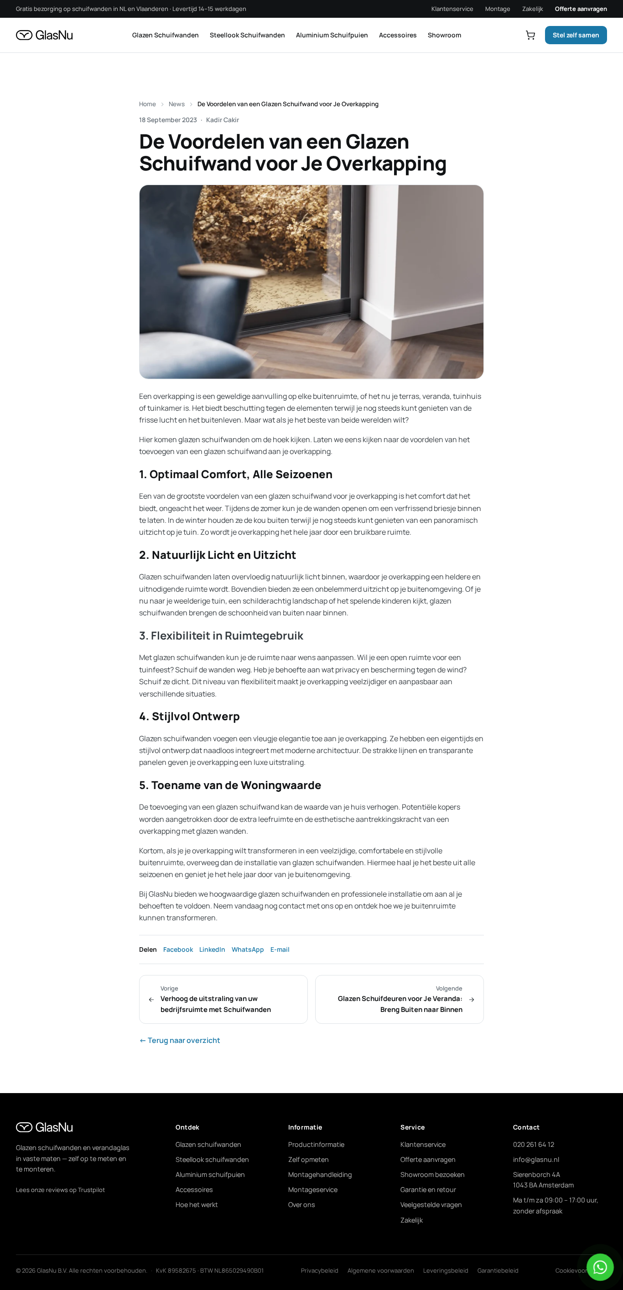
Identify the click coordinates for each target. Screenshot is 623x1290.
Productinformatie (316, 1144)
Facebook (178, 949)
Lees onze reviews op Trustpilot (60, 1190)
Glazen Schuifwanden (165, 35)
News (177, 104)
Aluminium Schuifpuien (332, 35)
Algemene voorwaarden (381, 1270)
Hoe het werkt (197, 1204)
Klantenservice (452, 9)
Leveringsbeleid (445, 1270)
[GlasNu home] (44, 35)
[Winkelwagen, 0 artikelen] (530, 35)
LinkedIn (212, 949)
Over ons (301, 1204)
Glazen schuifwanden (208, 1144)
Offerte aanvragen (581, 9)
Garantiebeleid (498, 1270)
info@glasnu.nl (536, 1159)
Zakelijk (532, 9)
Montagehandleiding (320, 1174)
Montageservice (312, 1189)
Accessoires (398, 35)
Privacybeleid (319, 1270)
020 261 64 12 (533, 1144)
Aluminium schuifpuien (210, 1174)
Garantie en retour (428, 1189)
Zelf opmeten (308, 1159)
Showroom (444, 35)
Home (147, 104)
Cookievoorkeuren (581, 1270)
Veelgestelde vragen (431, 1204)
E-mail (280, 949)
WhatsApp (248, 949)
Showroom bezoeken (432, 1174)
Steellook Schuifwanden (247, 35)
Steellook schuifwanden (212, 1159)
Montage (497, 9)
